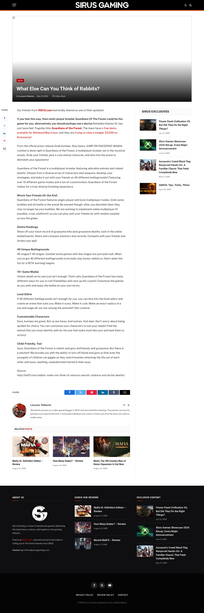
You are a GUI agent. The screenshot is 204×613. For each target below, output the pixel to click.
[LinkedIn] (4, 133)
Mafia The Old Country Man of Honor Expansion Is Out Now (109, 463)
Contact (123, 595)
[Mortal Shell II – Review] (83, 543)
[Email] (4, 149)
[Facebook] (4, 118)
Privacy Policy (85, 595)
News (20, 80)
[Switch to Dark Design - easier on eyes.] (185, 5)
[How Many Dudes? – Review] (71, 446)
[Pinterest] (4, 141)
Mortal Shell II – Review (107, 540)
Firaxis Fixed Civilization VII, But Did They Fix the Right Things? (175, 125)
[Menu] (14, 5)
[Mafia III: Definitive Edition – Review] (30, 446)
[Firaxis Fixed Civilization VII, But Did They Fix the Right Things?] (148, 125)
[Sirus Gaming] (102, 5)
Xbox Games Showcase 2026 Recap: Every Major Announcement (173, 145)
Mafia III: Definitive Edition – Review (27, 463)
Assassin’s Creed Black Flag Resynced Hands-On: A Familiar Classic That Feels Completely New (175, 167)
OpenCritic (27, 540)
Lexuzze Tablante (26, 96)
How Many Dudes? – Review (68, 461)
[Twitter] (4, 126)
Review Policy (105, 595)
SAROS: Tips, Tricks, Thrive (174, 185)
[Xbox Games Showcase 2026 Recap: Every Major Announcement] (148, 145)
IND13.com (45, 110)
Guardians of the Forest (67, 128)
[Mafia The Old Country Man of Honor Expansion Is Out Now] (111, 446)
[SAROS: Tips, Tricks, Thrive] (148, 188)
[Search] (190, 5)
